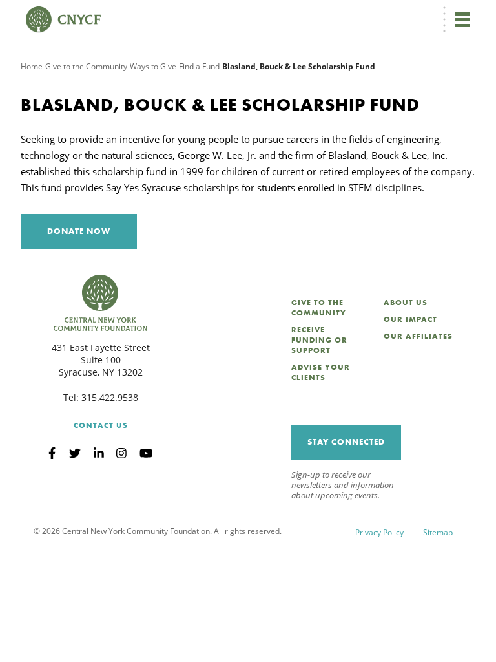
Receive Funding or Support (319, 340)
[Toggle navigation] (462, 19)
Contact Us (101, 425)
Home (32, 66)
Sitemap (438, 532)
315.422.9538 (109, 397)
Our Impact (410, 319)
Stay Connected (346, 441)
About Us (406, 302)
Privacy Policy (379, 532)
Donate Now (78, 231)
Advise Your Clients (320, 372)
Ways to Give (153, 66)
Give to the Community (86, 66)
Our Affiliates (418, 336)
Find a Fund (199, 66)
